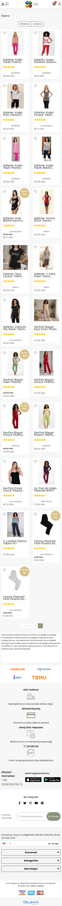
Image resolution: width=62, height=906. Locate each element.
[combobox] (5, 843)
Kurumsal (31, 852)
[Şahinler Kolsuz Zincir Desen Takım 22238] (46, 201)
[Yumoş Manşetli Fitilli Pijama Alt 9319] (46, 524)
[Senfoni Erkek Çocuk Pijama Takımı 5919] (15, 471)
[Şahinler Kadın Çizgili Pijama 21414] (15, 43)
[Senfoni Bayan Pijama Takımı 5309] (46, 416)
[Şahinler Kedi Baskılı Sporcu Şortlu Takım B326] (15, 201)
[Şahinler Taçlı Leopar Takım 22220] (15, 257)
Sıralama (37, 24)
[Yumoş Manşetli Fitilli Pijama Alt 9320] (15, 580)
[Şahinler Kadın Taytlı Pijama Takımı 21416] (15, 149)
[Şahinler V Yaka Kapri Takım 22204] (46, 257)
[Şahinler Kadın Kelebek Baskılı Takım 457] (46, 43)
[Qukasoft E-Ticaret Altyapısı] (31, 903)
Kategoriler (31, 860)
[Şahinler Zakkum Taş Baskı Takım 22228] (15, 310)
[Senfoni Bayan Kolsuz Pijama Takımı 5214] (46, 363)
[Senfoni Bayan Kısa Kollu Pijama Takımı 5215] (46, 310)
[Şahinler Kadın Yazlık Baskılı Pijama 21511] (46, 149)
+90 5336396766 (10, 782)
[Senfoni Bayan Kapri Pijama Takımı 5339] (15, 363)
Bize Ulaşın (31, 868)
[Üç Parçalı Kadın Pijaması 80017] (46, 471)
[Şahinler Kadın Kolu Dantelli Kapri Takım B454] (15, 96)
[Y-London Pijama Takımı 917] (15, 524)
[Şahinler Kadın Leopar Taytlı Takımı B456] (46, 96)
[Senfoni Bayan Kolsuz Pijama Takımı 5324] (15, 416)
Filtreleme (25, 24)
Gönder (55, 816)
